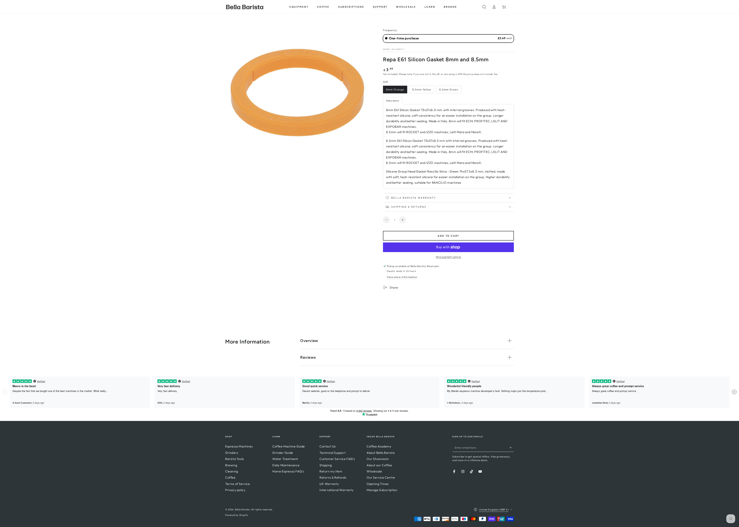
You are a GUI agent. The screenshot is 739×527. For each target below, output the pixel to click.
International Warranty (336, 490)
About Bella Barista (381, 453)
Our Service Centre (381, 477)
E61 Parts (397, 49)
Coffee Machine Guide (288, 446)
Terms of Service (237, 484)
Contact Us (327, 446)
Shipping (325, 465)
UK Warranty (329, 484)
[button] (484, 7)
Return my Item (330, 471)
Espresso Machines (239, 446)
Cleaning (231, 471)
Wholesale (374, 471)
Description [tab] (392, 100)
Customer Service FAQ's (337, 459)
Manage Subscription (382, 490)
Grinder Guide (282, 453)
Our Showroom (378, 459)
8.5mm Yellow (421, 89)
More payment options (448, 256)
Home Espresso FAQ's (288, 471)
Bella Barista (242, 509)
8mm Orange (395, 89)
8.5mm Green (448, 89)
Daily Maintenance (285, 465)
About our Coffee (379, 465)
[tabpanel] (448, 146)
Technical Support (332, 453)
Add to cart (448, 235)
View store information (402, 277)
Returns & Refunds (332, 477)
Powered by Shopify (236, 515)
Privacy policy (235, 490)
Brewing (231, 465)
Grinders (231, 453)
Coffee (230, 477)
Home (386, 49)
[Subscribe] (511, 447)
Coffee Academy (379, 446)
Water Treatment (285, 459)
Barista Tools (234, 459)
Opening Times (378, 484)
